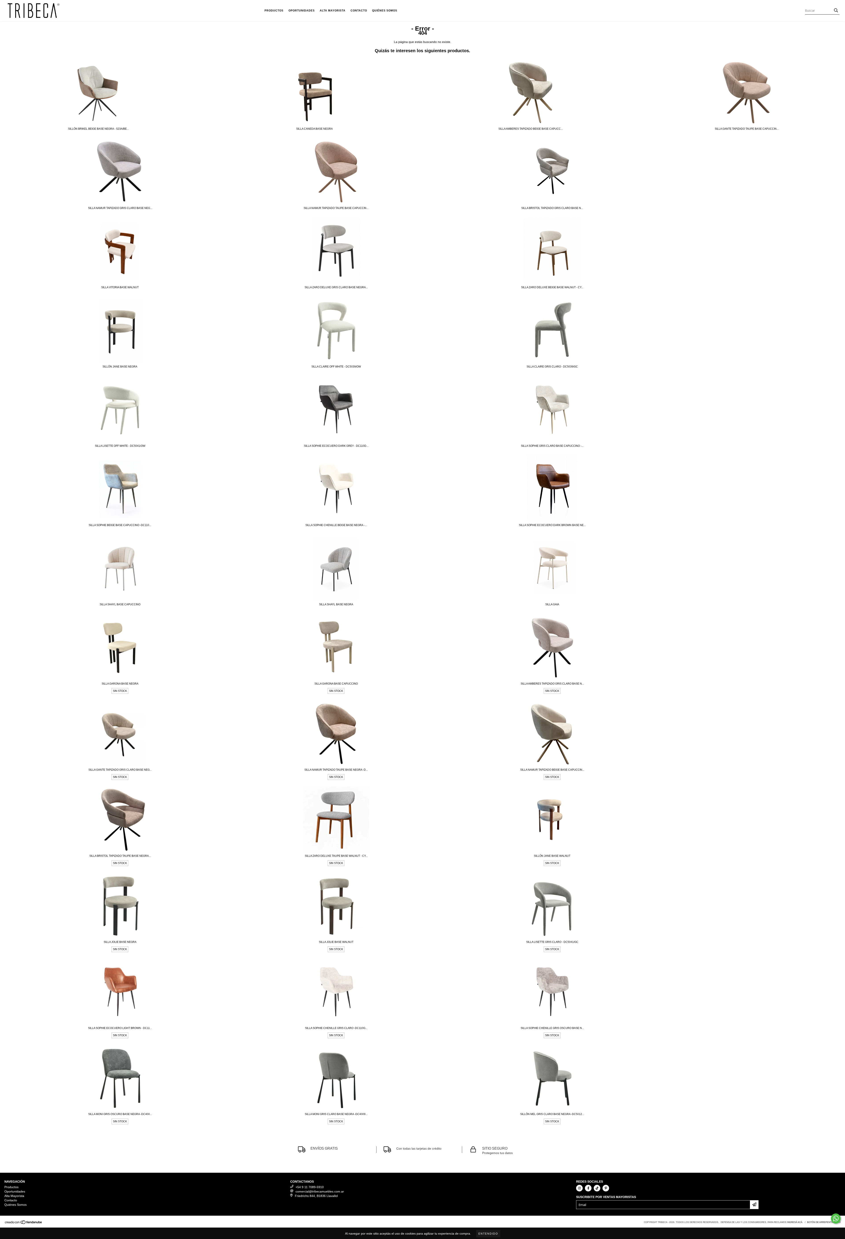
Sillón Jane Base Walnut (552, 855)
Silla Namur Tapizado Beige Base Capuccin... (552, 769)
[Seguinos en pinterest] (606, 1188)
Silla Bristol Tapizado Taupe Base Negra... (120, 855)
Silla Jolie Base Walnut (336, 942)
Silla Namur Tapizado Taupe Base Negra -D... (336, 769)
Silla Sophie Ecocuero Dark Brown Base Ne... (552, 525)
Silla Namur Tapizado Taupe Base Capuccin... (336, 208)
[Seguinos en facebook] (588, 1188)
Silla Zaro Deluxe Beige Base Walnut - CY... (552, 287)
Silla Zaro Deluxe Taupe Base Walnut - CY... (336, 855)
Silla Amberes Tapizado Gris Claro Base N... (552, 683)
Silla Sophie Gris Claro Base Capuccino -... (552, 445)
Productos (274, 10)
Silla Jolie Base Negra (120, 942)
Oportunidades (301, 10)
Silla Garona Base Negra (120, 683)
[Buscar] (835, 11)
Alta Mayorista (332, 10)
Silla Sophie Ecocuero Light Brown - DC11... (120, 1028)
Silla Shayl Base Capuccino (120, 604)
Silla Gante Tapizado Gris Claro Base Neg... (120, 769)
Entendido (488, 1233)
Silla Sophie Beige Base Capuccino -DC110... (120, 525)
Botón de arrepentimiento (824, 1222)
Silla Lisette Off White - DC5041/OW (120, 445)
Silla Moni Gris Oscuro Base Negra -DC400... (120, 1114)
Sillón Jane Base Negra (120, 366)
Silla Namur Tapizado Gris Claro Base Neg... (120, 208)
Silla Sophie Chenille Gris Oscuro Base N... (552, 1028)
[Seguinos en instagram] (579, 1188)
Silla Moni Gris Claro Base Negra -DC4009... (336, 1114)
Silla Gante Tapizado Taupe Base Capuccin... (747, 128)
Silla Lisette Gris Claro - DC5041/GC (552, 942)
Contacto (359, 10)
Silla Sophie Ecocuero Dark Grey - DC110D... (336, 445)
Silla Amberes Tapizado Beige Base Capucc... (530, 128)
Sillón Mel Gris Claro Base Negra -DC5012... (552, 1114)
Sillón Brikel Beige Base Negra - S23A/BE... (98, 128)
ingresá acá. (795, 1222)
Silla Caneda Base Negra (314, 128)
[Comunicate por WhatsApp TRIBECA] (836, 1218)
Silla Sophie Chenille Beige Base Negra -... (336, 525)
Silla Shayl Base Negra (336, 604)
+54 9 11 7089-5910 (310, 1187)
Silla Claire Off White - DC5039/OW (336, 366)
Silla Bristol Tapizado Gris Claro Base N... (552, 208)
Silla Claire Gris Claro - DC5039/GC (552, 366)
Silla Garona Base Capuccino (336, 683)
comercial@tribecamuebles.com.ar (320, 1191)
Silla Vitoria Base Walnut (120, 287)
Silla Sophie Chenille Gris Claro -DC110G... (336, 1028)
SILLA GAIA (552, 604)
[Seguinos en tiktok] (597, 1188)
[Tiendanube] (23, 1223)
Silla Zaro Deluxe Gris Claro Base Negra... (336, 287)
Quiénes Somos (384, 10)
